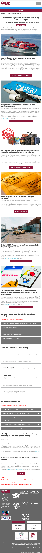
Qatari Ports (33, 528)
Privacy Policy (3, 542)
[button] (21, 323)
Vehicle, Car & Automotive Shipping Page (11, 258)
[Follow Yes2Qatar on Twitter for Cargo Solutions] (6, 511)
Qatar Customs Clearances (21, 211)
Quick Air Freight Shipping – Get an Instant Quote (21, 120)
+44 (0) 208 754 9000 (6, 509)
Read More (21, 163)
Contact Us (21, 473)
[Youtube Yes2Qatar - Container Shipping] (7, 514)
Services (34, 522)
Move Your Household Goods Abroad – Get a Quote (21, 167)
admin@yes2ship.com (6, 507)
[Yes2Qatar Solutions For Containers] (4, 514)
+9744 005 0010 (9, 469)
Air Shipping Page (6, 118)
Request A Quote (21, 10)
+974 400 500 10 (6, 498)
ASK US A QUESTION (21, 7)
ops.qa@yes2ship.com (18, 469)
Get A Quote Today (21, 25)
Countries (34, 525)
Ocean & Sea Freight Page (15, 72)
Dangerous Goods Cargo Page (9, 304)
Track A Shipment (18, 525)
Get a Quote (18, 522)
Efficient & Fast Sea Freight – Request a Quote (21, 75)
